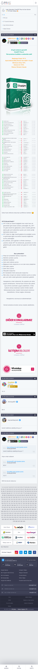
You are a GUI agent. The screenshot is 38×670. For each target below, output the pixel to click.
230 (20, 513)
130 (28, 499)
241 (13, 515)
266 (5, 519)
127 (21, 499)
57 (23, 491)
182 (9, 507)
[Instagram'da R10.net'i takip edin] (16, 552)
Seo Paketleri (4, 547)
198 (12, 509)
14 (18, 487)
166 (8, 505)
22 (32, 487)
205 (30, 509)
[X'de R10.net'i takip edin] (21, 552)
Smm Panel (7, 527)
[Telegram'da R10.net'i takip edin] (25, 552)
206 (32, 509)
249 (33, 515)
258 (20, 517)
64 (36, 491)
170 (17, 505)
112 (23, 497)
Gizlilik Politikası (28, 597)
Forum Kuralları (9, 603)
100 (30, 495)
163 (35, 503)
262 (30, 517)
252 (5, 517)
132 (33, 499)
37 (23, 489)
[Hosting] (31, 527)
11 (13, 487)
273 (23, 519)
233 (28, 513)
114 (27, 497)
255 (12, 517)
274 (25, 519)
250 (35, 515)
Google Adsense (4, 570)
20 (28, 487)
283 (24, 521)
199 (15, 509)
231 (23, 513)
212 (12, 511)
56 (22, 491)
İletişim (9, 606)
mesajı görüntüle (11, 448)
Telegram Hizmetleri (23, 572)
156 (19, 503)
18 (25, 487)
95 (21, 495)
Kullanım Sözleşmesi (28, 603)
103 (2, 497)
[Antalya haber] (6, 532)
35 (20, 489)
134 (2, 501)
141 (19, 501)
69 (9, 493)
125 (16, 499)
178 (35, 505)
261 (28, 517)
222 (36, 511)
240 (10, 515)
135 (5, 501)
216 (21, 511)
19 (26, 487)
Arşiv (9, 597)
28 (7, 489)
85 (3, 495)
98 (26, 495)
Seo (19, 532)
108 (14, 497)
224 (5, 513)
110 (19, 497)
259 (23, 517)
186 (19, 507)
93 (17, 495)
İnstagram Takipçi (23, 570)
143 (24, 501)
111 (21, 497)
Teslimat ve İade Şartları (28, 600)
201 (20, 509)
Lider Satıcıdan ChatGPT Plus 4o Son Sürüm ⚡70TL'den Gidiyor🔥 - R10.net (6, 3)
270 (16, 519)
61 (30, 491)
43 (34, 489)
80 (28, 493)
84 (35, 493)
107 (12, 497)
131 (31, 499)
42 (32, 489)
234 (30, 513)
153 (12, 503)
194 (3, 509)
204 (27, 509)
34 (18, 489)
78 (25, 493)
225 (7, 513)
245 (23, 515)
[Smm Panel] (31, 532)
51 (12, 491)
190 (28, 507)
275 (28, 519)
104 (4, 497)
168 (12, 505)
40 (29, 489)
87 (6, 495)
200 (17, 509)
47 (5, 491)
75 (19, 493)
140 (17, 501)
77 (23, 493)
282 (21, 521)
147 (33, 501)
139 (14, 501)
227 (13, 513)
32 (14, 489)
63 (34, 491)
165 (5, 505)
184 (14, 507)
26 (3, 489)
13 (16, 487)
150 (5, 503)
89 (10, 495)
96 (23, 495)
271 (18, 519)
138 (12, 501)
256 (15, 517)
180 (5, 507)
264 (35, 517)
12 (15, 487)
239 (7, 515)
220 (31, 511)
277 (33, 519)
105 (7, 497)
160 (28, 503)
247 (28, 515)
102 (35, 495)
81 (30, 493)
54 (18, 491)
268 (10, 519)
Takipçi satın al (7, 542)
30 (11, 489)
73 (16, 493)
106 (9, 497)
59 (27, 491)
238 (5, 515)
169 (15, 505)
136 (7, 501)
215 (19, 511)
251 (2, 517)
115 (29, 497)
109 (16, 497)
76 (21, 493)
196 (8, 509)
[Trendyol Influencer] (19, 527)
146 (31, 501)
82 (32, 493)
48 (7, 491)
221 (33, 511)
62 (32, 491)
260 (25, 517)
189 (26, 507)
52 (14, 491)
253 (7, 517)
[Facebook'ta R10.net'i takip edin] (34, 552)
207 (35, 509)
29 (9, 489)
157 (21, 503)
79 (26, 493)
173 (24, 505)
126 (19, 499)
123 (12, 499)
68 (7, 493)
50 (11, 491)
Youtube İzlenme (22, 575)
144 (26, 501)
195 (5, 509)
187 (21, 507)
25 (1, 489)
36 (22, 489)
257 (18, 517)
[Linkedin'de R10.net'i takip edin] (30, 552)
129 (26, 499)
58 (25, 491)
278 (35, 519)
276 (30, 519)
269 (13, 519)
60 (29, 491)
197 (10, 509)
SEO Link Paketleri (5, 575)
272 (20, 519)
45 (1, 491)
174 (26, 505)
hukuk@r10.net (32, 588)
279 (14, 521)
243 (18, 515)
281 (19, 521)
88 (8, 495)
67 (6, 493)
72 (14, 493)
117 (34, 497)
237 (2, 515)
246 (25, 515)
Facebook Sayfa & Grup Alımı (25, 580)
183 (12, 507)
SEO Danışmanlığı (4, 577)
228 (15, 513)
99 (28, 495)
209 (5, 511)
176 (31, 505)
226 (10, 513)
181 (7, 507)
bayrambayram (13, 420)
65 (2, 493)
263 (33, 517)
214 (16, 511)
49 (9, 491)
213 (14, 511)
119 (2, 499)
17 (23, 487)
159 (26, 503)
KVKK (9, 600)
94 (19, 495)
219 (28, 511)
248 (30, 515)
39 (27, 489)
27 (5, 489)
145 (28, 501)
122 (9, 499)
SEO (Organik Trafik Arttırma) (7, 572)
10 (12, 487)
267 (8, 519)
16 (21, 487)
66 (4, 493)
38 (25, 489)
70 (11, 493)
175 (28, 505)
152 (9, 503)
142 (21, 501)
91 (13, 495)
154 (14, 503)
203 (25, 509)
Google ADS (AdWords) (6, 580)
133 (35, 499)
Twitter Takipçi (22, 577)
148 (36, 501)
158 (24, 503)
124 (14, 499)
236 (35, 513)
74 (18, 493)
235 (33, 513)
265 (3, 519)
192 (33, 507)
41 (30, 489)
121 (7, 499)
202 (22, 509)
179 (2, 507)
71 (13, 493)
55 (20, 491)
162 (33, 503)
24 (35, 487)
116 (32, 497)
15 (20, 487)
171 (19, 505)
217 (24, 511)
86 (4, 495)
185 (17, 507)
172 (22, 505)
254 (10, 517)
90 (12, 495)
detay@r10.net (32, 592)
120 (5, 499)
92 (15, 495)
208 (2, 511)
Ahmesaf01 (11, 402)
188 (24, 507)
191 (31, 507)
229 (18, 513)
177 (33, 505)
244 (20, 515)
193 (35, 507)
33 (16, 489)
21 (30, 487)
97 (24, 495)
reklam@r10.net (32, 585)
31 (12, 489)
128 (24, 499)
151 (7, 503)
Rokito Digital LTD (22, 609)
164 (3, 505)
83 (34, 493)
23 (33, 487)
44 (36, 489)
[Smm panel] (6, 537)
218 (26, 511)
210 (7, 511)
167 (10, 505)
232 (25, 513)
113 (25, 497)
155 (17, 503)
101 (33, 495)
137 (10, 501)
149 (2, 503)
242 (15, 515)
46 (3, 491)
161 (31, 503)
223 (2, 513)
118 (36, 497)
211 (9, 511)
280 (16, 521)
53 (16, 491)
